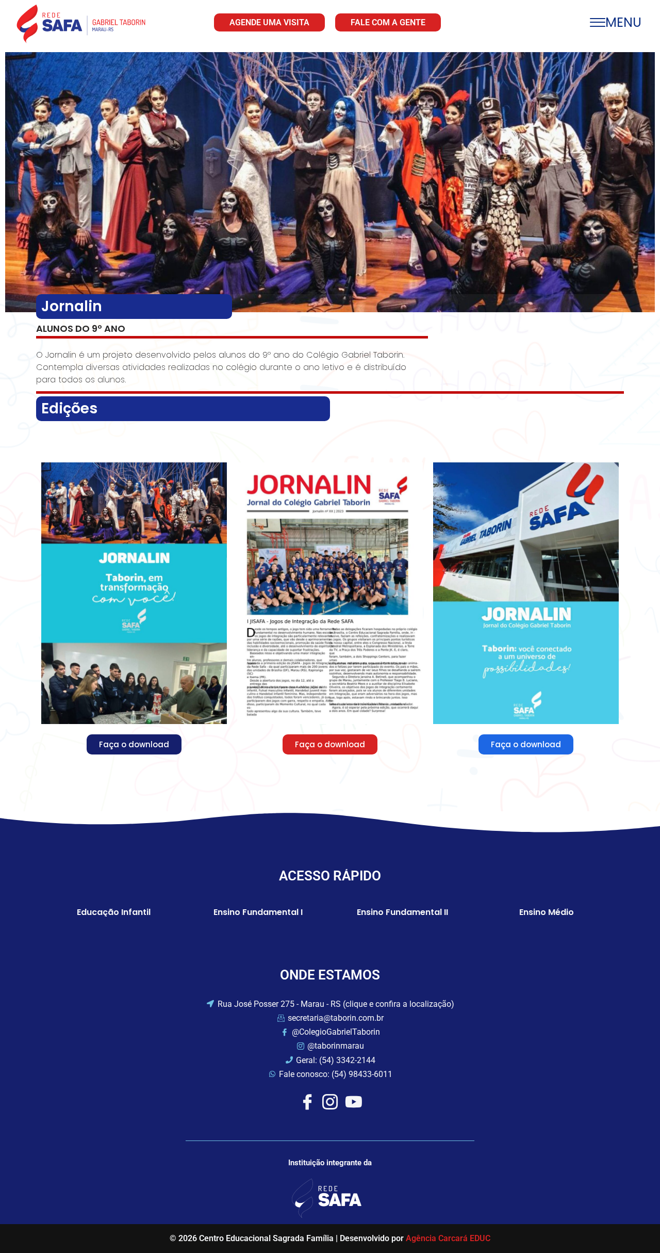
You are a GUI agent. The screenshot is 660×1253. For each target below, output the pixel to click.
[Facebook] (307, 1102)
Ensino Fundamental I (258, 912)
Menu (623, 22)
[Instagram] (330, 1102)
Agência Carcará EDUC (448, 1238)
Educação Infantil (114, 912)
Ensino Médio (546, 912)
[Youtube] (352, 1102)
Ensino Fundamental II (402, 912)
